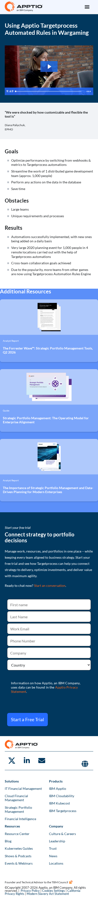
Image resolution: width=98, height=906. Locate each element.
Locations (56, 863)
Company (56, 826)
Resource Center (17, 834)
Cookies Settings (53, 891)
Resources (12, 826)
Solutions (12, 781)
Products (56, 781)
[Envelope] (42, 761)
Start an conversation (49, 585)
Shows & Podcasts (18, 856)
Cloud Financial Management (16, 798)
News (53, 856)
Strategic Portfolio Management (18, 809)
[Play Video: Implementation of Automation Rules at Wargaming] (49, 66)
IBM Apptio (57, 789)
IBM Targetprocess (62, 811)
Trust (53, 848)
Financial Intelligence (20, 819)
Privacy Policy (30, 891)
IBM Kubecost (59, 803)
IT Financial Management (23, 789)
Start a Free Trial (27, 719)
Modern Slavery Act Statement (48, 894)
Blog (8, 841)
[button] (87, 6)
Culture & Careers (62, 834)
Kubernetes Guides (19, 848)
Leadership (57, 841)
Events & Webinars (19, 863)
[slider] (48, 91)
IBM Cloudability (61, 796)
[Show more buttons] (88, 91)
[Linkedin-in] (27, 761)
